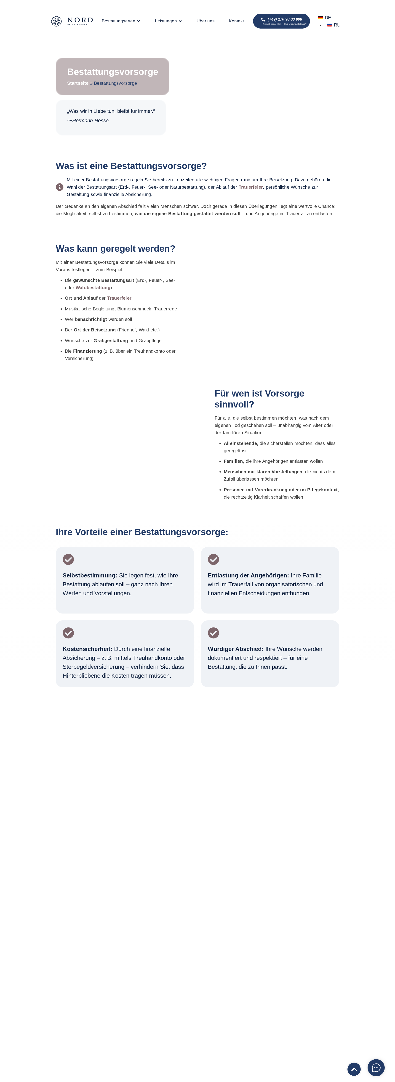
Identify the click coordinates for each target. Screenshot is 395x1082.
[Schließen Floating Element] (383, 1066)
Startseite (78, 83)
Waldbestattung (93, 287)
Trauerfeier (251, 187)
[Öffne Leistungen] (180, 21)
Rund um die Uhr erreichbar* (284, 24)
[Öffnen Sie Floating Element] (376, 1067)
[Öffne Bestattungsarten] (138, 21)
